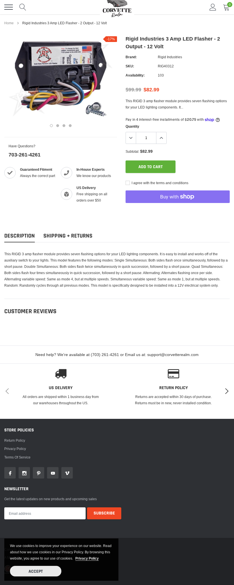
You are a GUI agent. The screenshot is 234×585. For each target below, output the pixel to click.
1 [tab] (51, 125)
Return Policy (14, 440)
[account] (212, 7)
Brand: (131, 57)
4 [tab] (70, 125)
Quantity (132, 126)
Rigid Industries (170, 57)
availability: (135, 75)
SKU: (130, 66)
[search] (22, 7)
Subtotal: (132, 151)
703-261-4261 (25, 155)
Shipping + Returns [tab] (67, 236)
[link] (10, 473)
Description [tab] (19, 236)
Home (9, 23)
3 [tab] (63, 125)
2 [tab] (57, 125)
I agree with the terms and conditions (159, 183)
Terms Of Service (17, 457)
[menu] (8, 7)
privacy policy (87, 558)
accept (36, 571)
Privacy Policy (15, 449)
